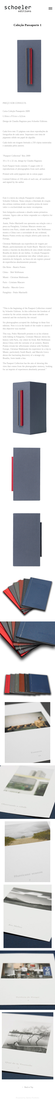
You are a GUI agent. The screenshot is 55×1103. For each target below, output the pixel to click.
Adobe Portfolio (32, 1098)
